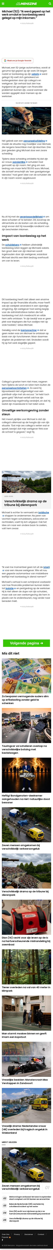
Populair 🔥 (6, 1237)
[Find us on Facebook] (2, 1240)
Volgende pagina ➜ (26, 643)
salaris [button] (35, 74)
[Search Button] (50, 3)
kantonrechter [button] (29, 330)
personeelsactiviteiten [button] (14, 388)
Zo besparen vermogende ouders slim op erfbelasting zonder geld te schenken (25, 700)
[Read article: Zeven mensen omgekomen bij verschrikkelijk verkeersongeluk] (26, 1164)
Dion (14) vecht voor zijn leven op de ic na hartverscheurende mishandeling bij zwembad (26, 941)
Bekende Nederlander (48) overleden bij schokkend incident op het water (26, 1205)
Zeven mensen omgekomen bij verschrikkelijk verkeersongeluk (21, 847)
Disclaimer (29, 1234)
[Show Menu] (3, 3)
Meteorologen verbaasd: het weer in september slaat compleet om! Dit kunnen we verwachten (30, 1198)
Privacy (17, 1234)
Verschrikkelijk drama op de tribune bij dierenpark (26, 1219)
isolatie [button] (10, 588)
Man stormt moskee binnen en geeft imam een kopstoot (24, 1035)
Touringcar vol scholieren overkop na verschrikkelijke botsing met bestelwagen (24, 749)
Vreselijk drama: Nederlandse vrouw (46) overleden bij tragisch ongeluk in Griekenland (24, 1129)
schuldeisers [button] (12, 244)
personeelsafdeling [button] (34, 140)
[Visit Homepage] (26, 3)
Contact (41, 1234)
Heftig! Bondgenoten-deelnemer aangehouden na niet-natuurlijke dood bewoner (26, 799)
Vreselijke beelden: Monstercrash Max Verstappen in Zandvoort (25, 1081)
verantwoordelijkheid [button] (31, 216)
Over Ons (5, 1234)
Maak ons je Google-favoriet (19, 60)
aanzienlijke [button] (18, 162)
